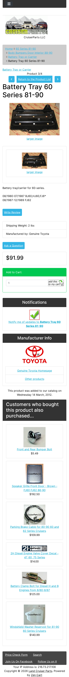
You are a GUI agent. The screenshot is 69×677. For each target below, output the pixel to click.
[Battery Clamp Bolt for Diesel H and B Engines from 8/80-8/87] (34, 577)
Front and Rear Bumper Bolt (34, 449)
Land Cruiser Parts (40, 671)
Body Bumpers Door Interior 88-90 (30, 52)
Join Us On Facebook (18, 661)
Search (37, 654)
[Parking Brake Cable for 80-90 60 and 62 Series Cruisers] (34, 514)
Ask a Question (13, 245)
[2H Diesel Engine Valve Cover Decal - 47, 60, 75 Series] (34, 548)
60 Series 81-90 (26, 48)
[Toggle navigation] (9, 3)
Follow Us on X (47, 661)
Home (9, 48)
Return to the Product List (34, 79)
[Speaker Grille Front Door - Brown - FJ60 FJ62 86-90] (34, 473)
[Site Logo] (34, 25)
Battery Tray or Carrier (22, 56)
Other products (34, 379)
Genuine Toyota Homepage (34, 370)
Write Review (12, 212)
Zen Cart (36, 675)
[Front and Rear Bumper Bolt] (34, 437)
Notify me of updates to (35, 324)
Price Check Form (16, 654)
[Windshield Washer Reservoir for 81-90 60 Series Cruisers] (34, 614)
